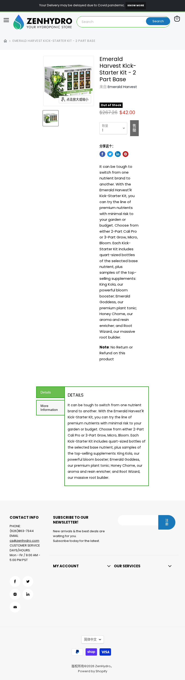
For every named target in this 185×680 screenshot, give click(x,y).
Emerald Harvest (122, 86)
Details (45, 392)
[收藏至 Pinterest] (125, 154)
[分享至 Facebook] (102, 154)
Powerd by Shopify (92, 671)
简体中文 (90, 639)
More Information (49, 408)
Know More (135, 5)
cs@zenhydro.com (24, 540)
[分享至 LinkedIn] (118, 154)
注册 (166, 522)
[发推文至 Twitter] (110, 154)
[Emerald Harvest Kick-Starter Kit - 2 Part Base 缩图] (50, 118)
